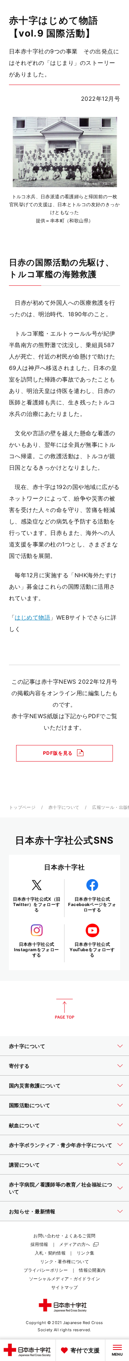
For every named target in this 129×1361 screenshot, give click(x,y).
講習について (24, 1165)
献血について (24, 1125)
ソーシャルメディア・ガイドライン (64, 1278)
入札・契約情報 (50, 1253)
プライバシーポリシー (46, 1270)
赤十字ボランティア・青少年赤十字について (60, 1145)
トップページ (22, 807)
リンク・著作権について (64, 1261)
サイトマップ (64, 1287)
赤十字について (64, 807)
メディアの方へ (74, 1244)
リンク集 (85, 1253)
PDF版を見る (58, 753)
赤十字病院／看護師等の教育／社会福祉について (60, 1188)
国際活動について (29, 1105)
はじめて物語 (32, 617)
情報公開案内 (92, 1270)
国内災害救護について (35, 1085)
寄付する (19, 1066)
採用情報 (39, 1244)
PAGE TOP (64, 1009)
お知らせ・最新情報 (32, 1211)
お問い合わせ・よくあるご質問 (64, 1235)
